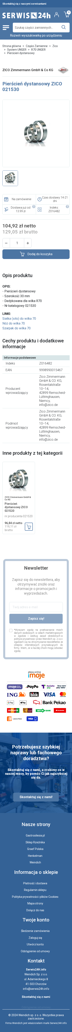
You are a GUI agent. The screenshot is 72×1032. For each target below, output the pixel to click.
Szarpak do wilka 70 (16, 328)
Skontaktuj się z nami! (36, 797)
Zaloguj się (35, 937)
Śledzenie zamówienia (35, 931)
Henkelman (35, 855)
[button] (6, 243)
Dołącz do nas (35, 910)
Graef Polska (35, 849)
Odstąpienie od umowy (35, 951)
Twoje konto (36, 920)
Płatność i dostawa (35, 883)
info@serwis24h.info (36, 988)
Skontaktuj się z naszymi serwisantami (24, 4)
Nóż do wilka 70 (13, 323)
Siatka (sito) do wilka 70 (19, 318)
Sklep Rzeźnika (35, 842)
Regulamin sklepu (35, 890)
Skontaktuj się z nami (36, 996)
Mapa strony (35, 903)
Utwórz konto (35, 944)
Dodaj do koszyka (39, 254)
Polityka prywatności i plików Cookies (35, 896)
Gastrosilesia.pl (35, 835)
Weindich (35, 862)
